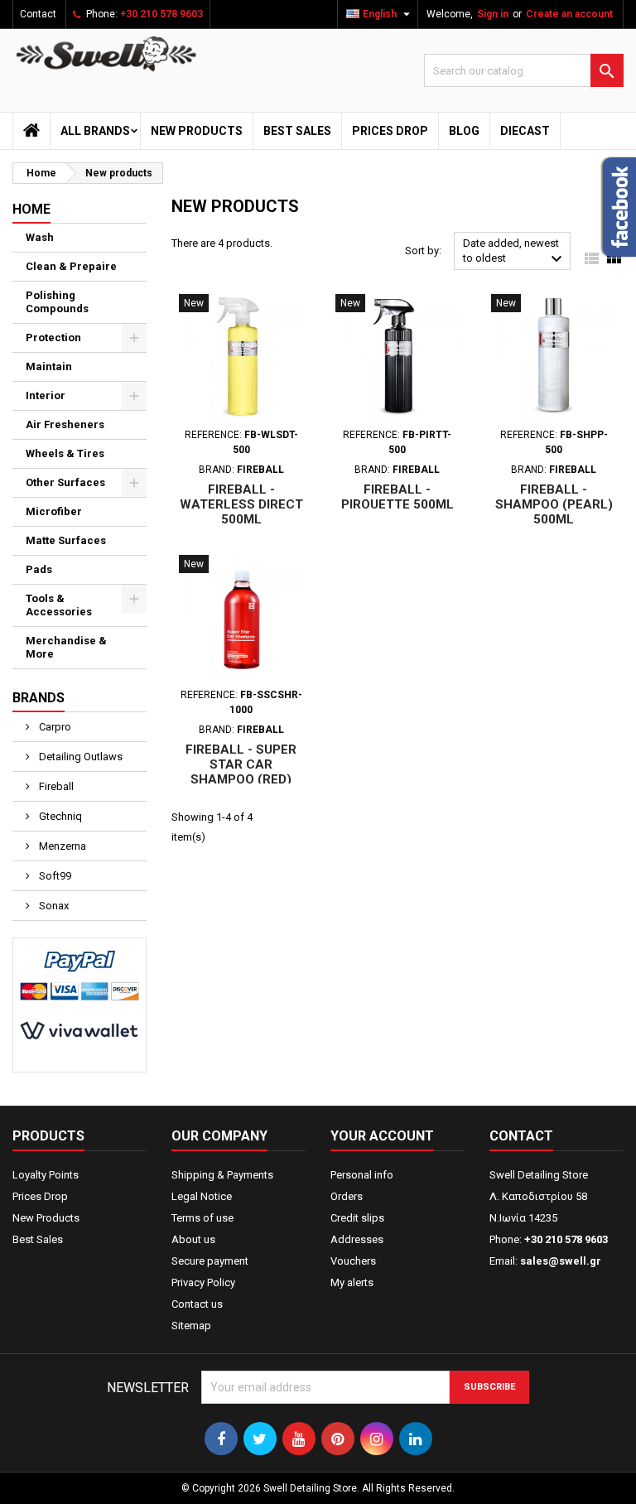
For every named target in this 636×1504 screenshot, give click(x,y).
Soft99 (53, 876)
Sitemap (191, 1325)
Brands (38, 698)
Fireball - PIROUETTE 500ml (397, 497)
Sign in (492, 14)
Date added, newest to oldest (514, 253)
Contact (38, 14)
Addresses (356, 1239)
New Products (197, 130)
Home (31, 209)
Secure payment (209, 1261)
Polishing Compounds (57, 302)
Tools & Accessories (59, 605)
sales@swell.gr (560, 1261)
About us (193, 1239)
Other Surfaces (65, 482)
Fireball (55, 786)
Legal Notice (201, 1196)
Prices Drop (390, 130)
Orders (346, 1196)
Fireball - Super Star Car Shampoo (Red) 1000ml (241, 772)
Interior (45, 395)
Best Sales (297, 130)
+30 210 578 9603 (161, 14)
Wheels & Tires (65, 453)
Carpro (53, 727)
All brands (95, 130)
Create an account (569, 14)
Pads (39, 569)
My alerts (351, 1282)
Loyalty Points (45, 1175)
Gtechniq (59, 816)
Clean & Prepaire (71, 266)
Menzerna (61, 846)
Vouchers (353, 1261)
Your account (382, 1136)
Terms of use (202, 1218)
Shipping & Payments (222, 1175)
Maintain (49, 366)
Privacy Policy (203, 1282)
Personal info (361, 1175)
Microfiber (54, 511)
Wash (40, 237)
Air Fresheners (65, 424)
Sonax (52, 905)
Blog (464, 130)
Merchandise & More (66, 647)
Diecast (525, 130)
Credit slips (357, 1218)
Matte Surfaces (66, 540)
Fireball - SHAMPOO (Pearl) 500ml (554, 504)
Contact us (197, 1304)
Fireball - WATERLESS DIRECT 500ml (241, 504)
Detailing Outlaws (79, 756)
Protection (53, 337)
